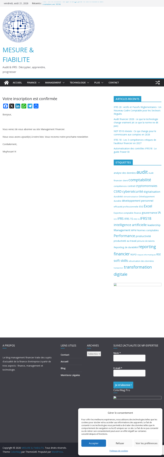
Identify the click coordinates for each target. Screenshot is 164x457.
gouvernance (149, 212)
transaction (118, 268)
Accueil (17, 82)
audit (142, 172)
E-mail (117, 368)
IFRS (120, 218)
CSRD (118, 191)
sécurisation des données (141, 261)
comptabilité (139, 179)
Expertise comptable (123, 212)
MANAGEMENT (53, 82)
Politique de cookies (119, 450)
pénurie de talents (146, 240)
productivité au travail (125, 240)
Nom (117, 352)
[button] (38, 82)
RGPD (133, 254)
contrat (131, 186)
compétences (120, 186)
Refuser (120, 443)
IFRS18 (145, 218)
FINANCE (32, 82)
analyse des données (125, 172)
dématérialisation (130, 197)
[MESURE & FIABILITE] (6, 82)
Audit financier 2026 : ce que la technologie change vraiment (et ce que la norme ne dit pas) (136, 122)
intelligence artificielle (130, 224)
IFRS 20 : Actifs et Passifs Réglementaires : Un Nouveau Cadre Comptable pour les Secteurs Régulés (137, 110)
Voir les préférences (146, 443)
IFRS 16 (136, 219)
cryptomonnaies (146, 186)
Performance (124, 235)
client (125, 180)
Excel (148, 206)
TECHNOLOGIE (78, 82)
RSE (158, 254)
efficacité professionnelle (126, 206)
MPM (133, 230)
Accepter (93, 443)
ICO (115, 219)
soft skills (121, 260)
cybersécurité (132, 191)
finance (137, 212)
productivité (143, 236)
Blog (63, 368)
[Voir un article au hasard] (157, 82)
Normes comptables (148, 230)
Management (122, 230)
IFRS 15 (128, 219)
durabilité (118, 196)
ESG (141, 206)
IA (159, 212)
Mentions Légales (70, 375)
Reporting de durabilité (126, 247)
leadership (153, 225)
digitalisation (152, 191)
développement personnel (137, 200)
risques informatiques (146, 255)
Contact (114, 82)
